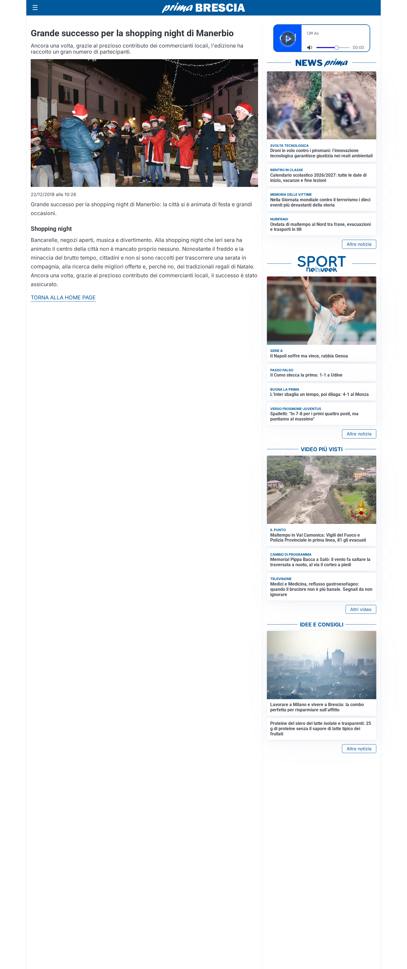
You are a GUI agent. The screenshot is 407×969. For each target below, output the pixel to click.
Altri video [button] (361, 609)
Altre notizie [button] (359, 244)
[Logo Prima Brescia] (203, 7)
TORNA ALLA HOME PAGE (63, 297)
